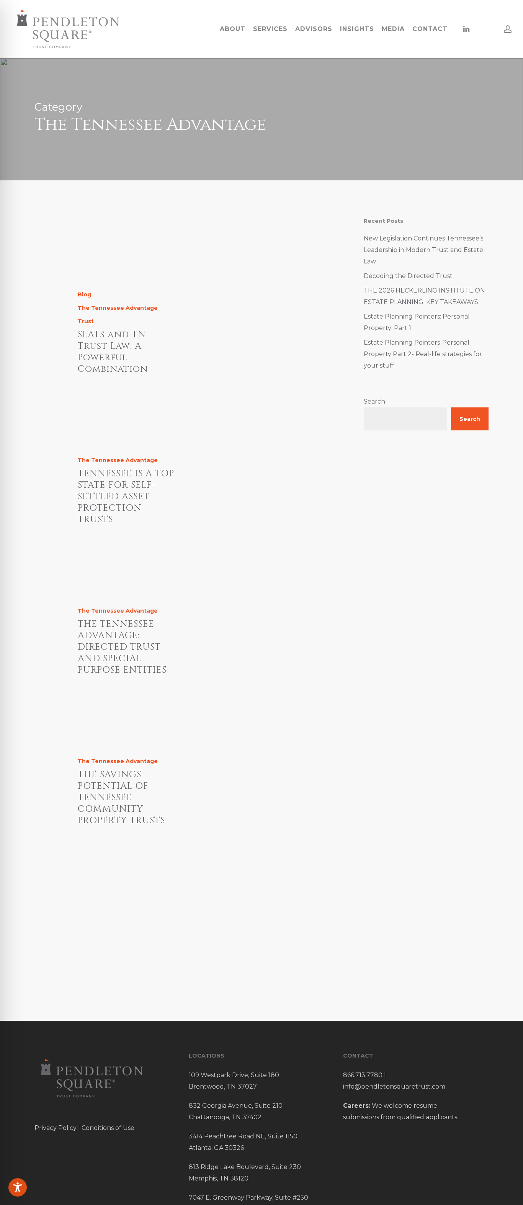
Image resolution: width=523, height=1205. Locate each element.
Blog (84, 294)
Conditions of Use (108, 1127)
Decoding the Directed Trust (408, 276)
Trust (86, 321)
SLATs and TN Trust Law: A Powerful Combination (113, 352)
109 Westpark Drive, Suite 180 (234, 1075)
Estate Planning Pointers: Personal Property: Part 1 (417, 322)
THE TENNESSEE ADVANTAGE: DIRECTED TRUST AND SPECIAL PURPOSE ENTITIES (122, 647)
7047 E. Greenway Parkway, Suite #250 (248, 1197)
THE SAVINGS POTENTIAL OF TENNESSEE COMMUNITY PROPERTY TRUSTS (121, 797)
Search (374, 401)
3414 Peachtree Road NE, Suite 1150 (243, 1136)
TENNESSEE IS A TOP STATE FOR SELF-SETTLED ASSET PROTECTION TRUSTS (126, 497)
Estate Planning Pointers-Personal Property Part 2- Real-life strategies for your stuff (423, 354)
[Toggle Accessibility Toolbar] (18, 1187)
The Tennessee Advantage (118, 307)
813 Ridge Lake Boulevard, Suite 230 (245, 1167)
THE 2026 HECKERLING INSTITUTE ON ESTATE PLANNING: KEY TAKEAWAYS (424, 296)
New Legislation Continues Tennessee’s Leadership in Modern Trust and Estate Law (423, 250)
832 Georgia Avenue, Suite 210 (236, 1105)
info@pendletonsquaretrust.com (394, 1086)
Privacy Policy (55, 1127)
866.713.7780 (362, 1075)
